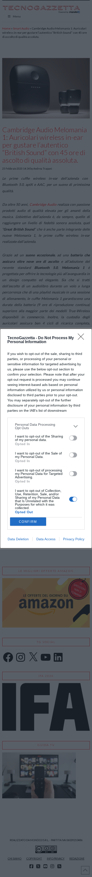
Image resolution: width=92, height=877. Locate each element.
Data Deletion (18, 539)
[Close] (82, 338)
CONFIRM (28, 522)
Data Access (45, 539)
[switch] (73, 438)
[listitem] (46, 426)
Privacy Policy (73, 539)
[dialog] (46, 438)
